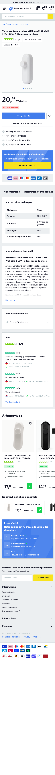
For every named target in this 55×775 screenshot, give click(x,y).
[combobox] (25, 16)
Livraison (6, 596)
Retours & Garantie (10, 600)
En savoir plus (25, 165)
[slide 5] (31, 88)
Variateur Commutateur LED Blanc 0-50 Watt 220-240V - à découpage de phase (18, 457)
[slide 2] (25, 88)
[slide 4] (29, 88)
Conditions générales (11, 637)
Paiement (6, 603)
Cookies (37, 637)
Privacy (27, 637)
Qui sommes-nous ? (11, 611)
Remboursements (9, 607)
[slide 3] (27, 88)
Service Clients (8, 592)
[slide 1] (23, 88)
